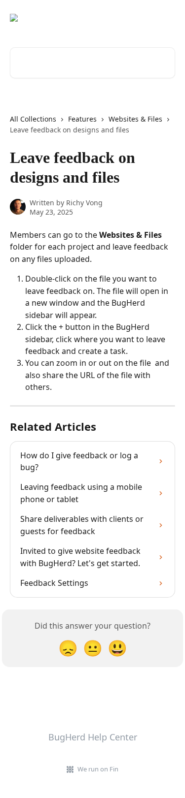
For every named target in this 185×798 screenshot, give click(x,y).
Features (82, 119)
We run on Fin (97, 769)
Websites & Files (135, 119)
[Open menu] (166, 18)
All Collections (33, 119)
